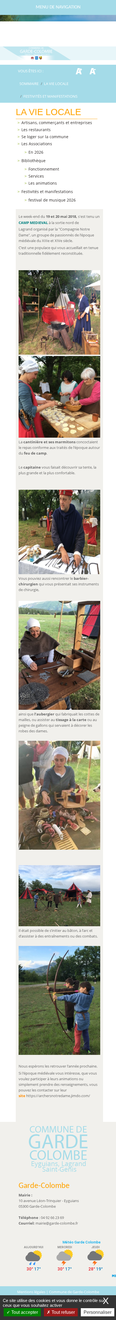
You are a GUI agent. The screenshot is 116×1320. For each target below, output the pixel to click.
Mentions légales (31, 1291)
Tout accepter (24, 1312)
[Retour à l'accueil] (58, 53)
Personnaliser (97, 1312)
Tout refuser (62, 1312)
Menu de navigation (58, 7)
